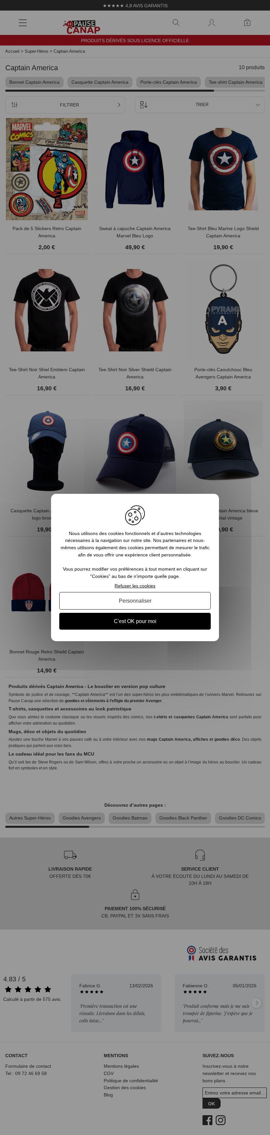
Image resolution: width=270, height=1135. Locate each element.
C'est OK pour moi (135, 621)
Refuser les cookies (135, 585)
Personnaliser (135, 601)
